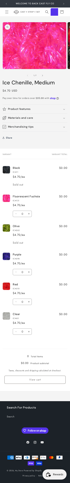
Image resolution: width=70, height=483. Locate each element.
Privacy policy (29, 475)
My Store (19, 470)
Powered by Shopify (33, 470)
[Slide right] (42, 75)
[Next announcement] (63, 4)
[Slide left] (27, 75)
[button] (7, 12)
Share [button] (9, 137)
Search (10, 416)
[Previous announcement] (6, 4)
